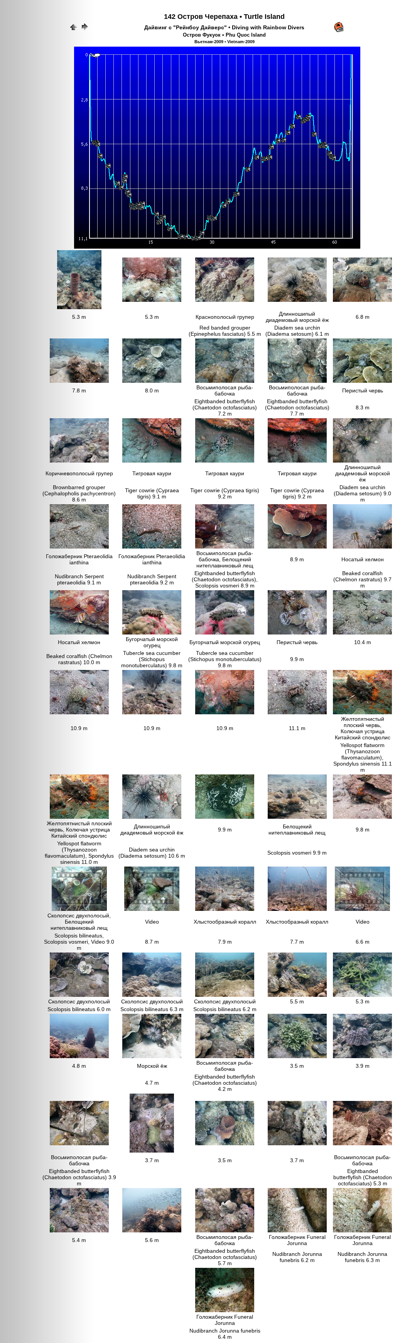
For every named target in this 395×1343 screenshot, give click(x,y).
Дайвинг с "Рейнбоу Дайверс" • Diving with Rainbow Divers (224, 27)
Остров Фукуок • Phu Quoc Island (224, 35)
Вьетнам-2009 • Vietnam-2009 (224, 41)
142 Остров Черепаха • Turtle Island (224, 16)
